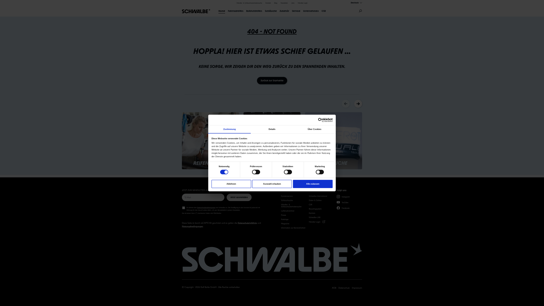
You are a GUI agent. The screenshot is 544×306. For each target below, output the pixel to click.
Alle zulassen (312, 184)
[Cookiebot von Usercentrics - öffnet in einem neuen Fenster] (320, 120)
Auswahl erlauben (272, 184)
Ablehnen (231, 184)
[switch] (256, 172)
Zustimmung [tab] (229, 129)
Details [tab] (272, 129)
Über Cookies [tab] (314, 129)
